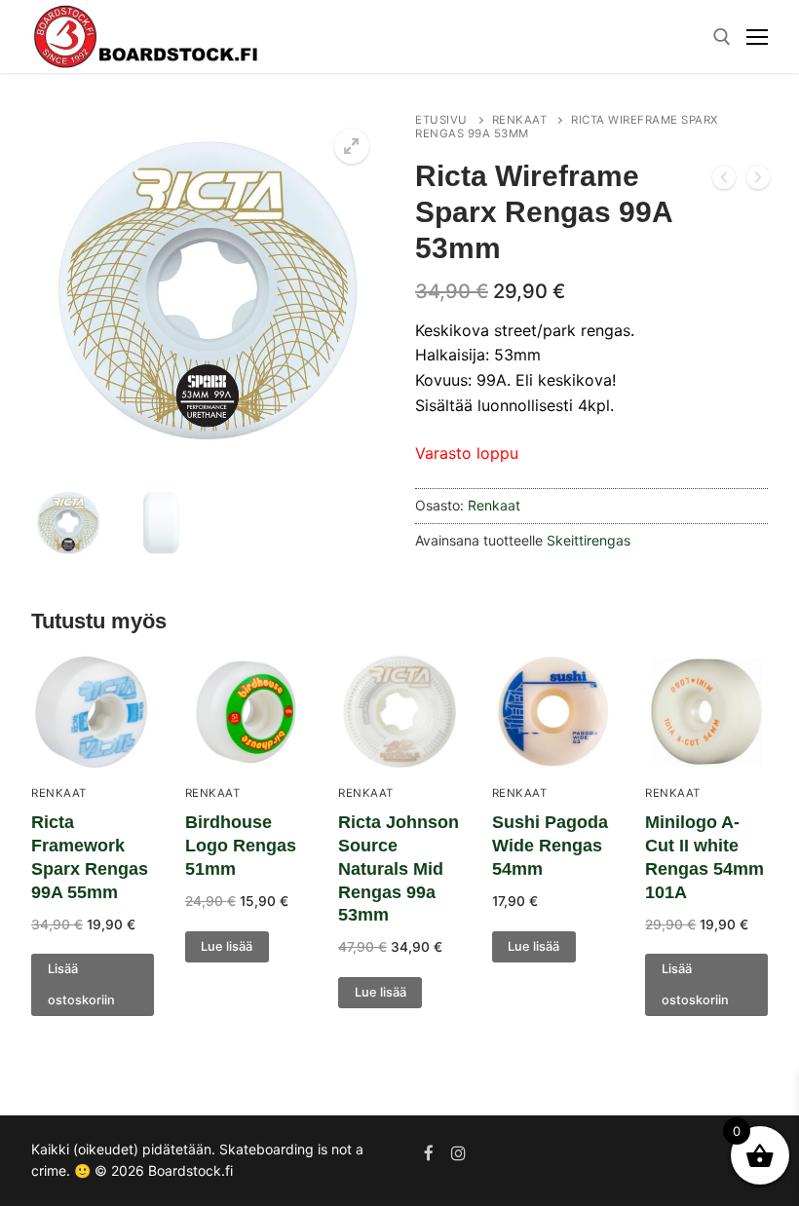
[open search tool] (722, 37)
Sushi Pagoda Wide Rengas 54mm (550, 845)
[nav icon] (757, 37)
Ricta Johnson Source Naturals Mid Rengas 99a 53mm (398, 868)
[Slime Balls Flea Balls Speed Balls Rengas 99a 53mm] (758, 181)
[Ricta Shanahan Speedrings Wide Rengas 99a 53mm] (724, 181)
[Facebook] (429, 1154)
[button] (351, 146)
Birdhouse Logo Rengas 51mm (240, 845)
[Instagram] (459, 1154)
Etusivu (441, 120)
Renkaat (520, 120)
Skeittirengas (588, 540)
